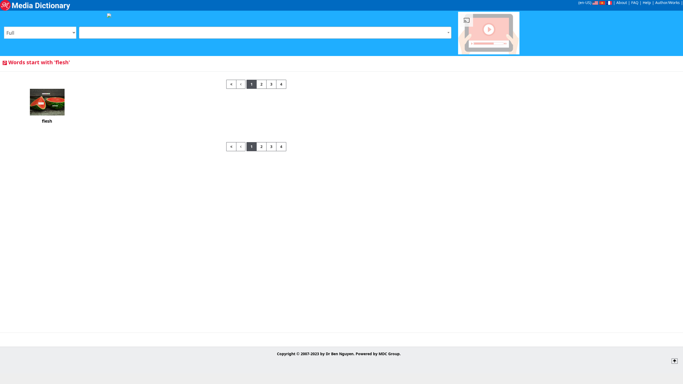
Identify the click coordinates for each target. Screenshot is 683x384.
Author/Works (667, 2)
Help (647, 2)
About (621, 2)
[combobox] (265, 33)
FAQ (634, 2)
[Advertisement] (597, 117)
